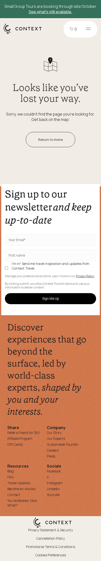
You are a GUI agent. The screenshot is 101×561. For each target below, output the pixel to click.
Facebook (54, 471)
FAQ (10, 477)
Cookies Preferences (50, 555)
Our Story (54, 432)
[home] (25, 33)
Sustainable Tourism (62, 444)
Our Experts (56, 438)
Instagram (55, 483)
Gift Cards (15, 444)
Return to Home (50, 139)
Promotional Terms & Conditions (50, 546)
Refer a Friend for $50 (23, 432)
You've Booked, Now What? (22, 503)
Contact (13, 494)
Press (51, 456)
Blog (10, 471)
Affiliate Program (19, 438)
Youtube (53, 494)
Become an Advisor (21, 488)
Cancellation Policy (50, 538)
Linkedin (53, 488)
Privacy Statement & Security (50, 530)
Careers (53, 450)
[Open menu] (88, 29)
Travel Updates (18, 483)
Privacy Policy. (85, 276)
